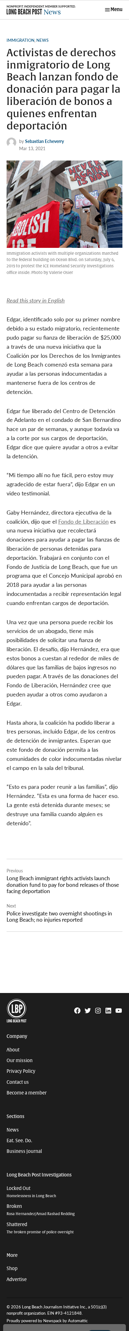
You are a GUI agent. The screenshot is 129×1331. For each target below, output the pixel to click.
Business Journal (24, 1151)
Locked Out (31, 1192)
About (13, 1050)
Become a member (27, 1093)
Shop (12, 1268)
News (42, 40)
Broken (41, 1209)
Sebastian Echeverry (44, 141)
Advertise (17, 1279)
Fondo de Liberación (83, 521)
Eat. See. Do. (19, 1140)
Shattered (40, 1228)
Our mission (20, 1060)
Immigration (20, 40)
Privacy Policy (21, 1071)
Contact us (18, 1082)
